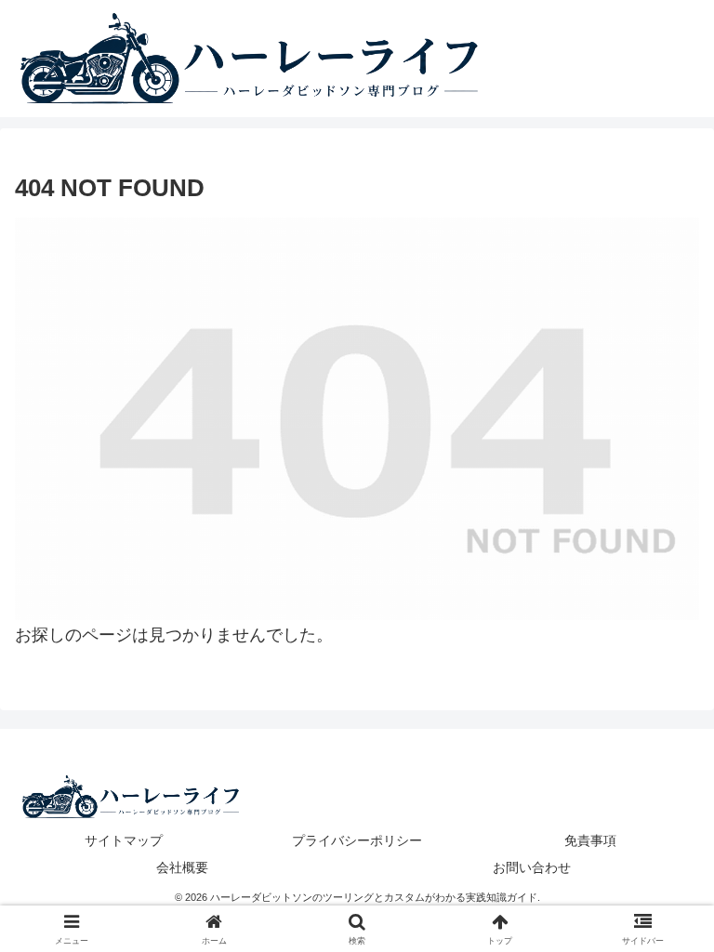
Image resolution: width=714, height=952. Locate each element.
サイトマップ (124, 840)
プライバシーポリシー (357, 840)
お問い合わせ (532, 867)
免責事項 (590, 840)
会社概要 (182, 867)
